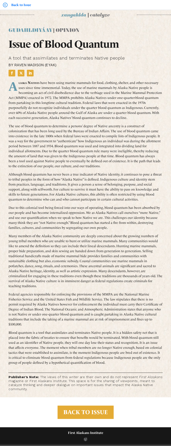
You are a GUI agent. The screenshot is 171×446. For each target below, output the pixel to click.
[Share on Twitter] (21, 73)
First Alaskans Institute (85, 433)
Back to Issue (85, 412)
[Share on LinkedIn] (30, 73)
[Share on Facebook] (12, 73)
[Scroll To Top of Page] (167, 416)
